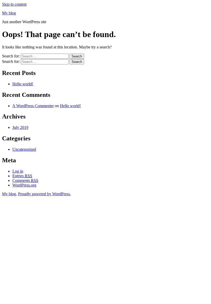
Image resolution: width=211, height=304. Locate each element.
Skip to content (14, 4)
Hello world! (22, 84)
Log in (17, 171)
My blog (9, 13)
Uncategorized (24, 149)
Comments (25, 180)
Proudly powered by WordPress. (44, 194)
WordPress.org (24, 185)
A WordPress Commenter (33, 106)
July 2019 (20, 127)
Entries (22, 176)
